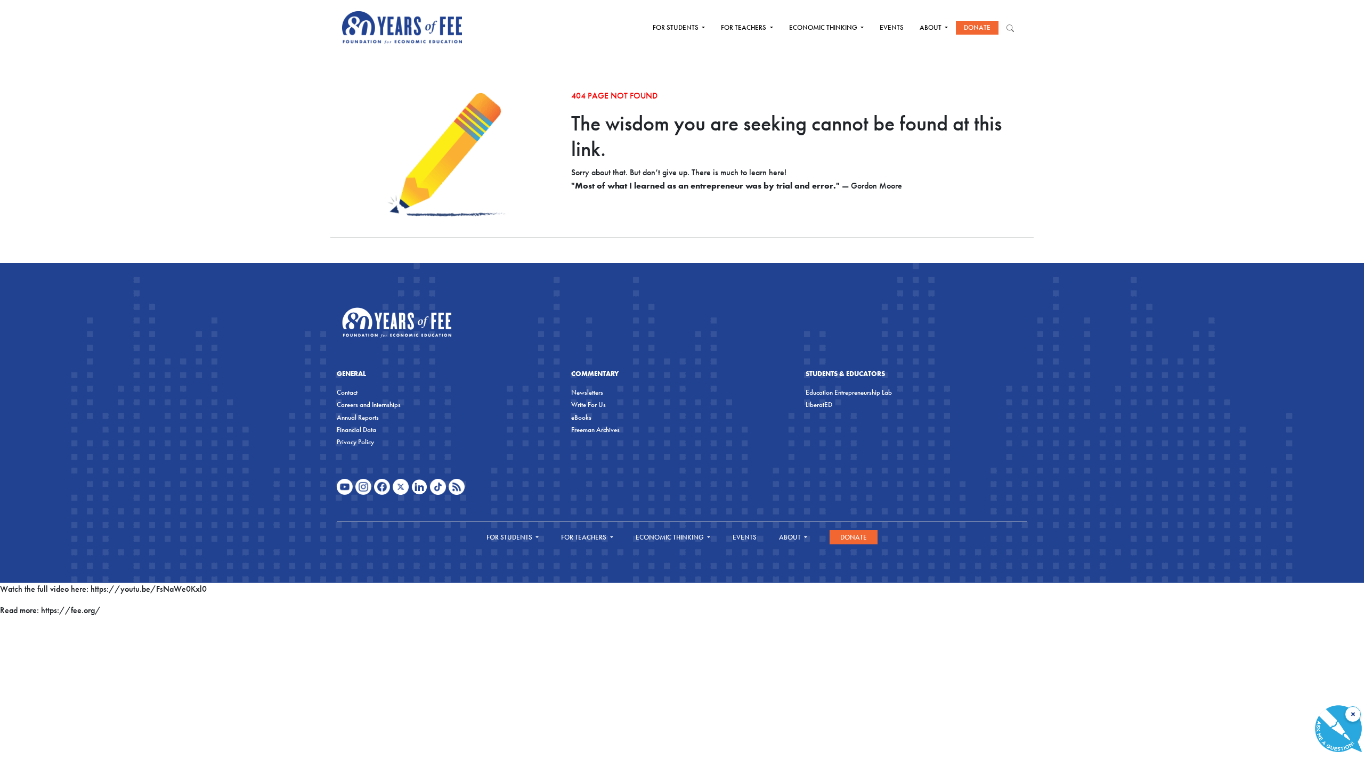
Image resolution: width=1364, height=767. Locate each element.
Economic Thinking (824, 27)
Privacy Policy (355, 442)
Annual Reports (358, 417)
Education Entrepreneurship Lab (849, 392)
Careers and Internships (369, 405)
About (931, 27)
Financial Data (356, 430)
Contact (347, 392)
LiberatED (819, 405)
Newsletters (587, 392)
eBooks (581, 417)
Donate (977, 27)
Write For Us (588, 405)
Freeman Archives (595, 430)
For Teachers (744, 27)
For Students (676, 27)
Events (892, 27)
